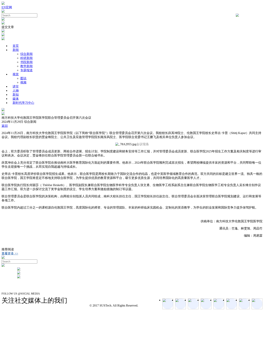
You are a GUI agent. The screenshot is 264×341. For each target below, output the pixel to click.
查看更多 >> (10, 253)
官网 (9, 7)
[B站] (231, 303)
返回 (5, 125)
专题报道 (26, 70)
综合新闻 (26, 54)
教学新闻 (26, 66)
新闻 (16, 50)
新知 (16, 94)
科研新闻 (26, 58)
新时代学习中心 (23, 102)
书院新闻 (26, 62)
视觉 (16, 74)
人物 (16, 90)
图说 (23, 78)
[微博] (244, 303)
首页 (16, 45)
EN (4, 7)
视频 (23, 82)
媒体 (16, 98)
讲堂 (16, 86)
